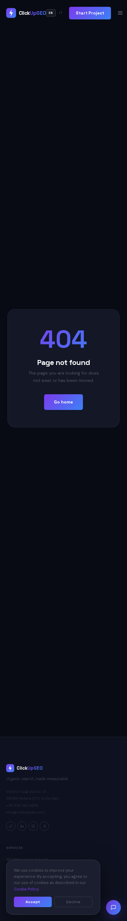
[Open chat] (113, 907)
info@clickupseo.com (25, 812)
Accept (33, 901)
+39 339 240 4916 (22, 805)
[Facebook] (44, 826)
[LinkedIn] (22, 826)
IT (61, 13)
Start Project (90, 13)
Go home (63, 402)
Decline (73, 901)
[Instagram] (33, 826)
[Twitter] (10, 826)
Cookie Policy (26, 889)
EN (51, 13)
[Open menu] (120, 12)
